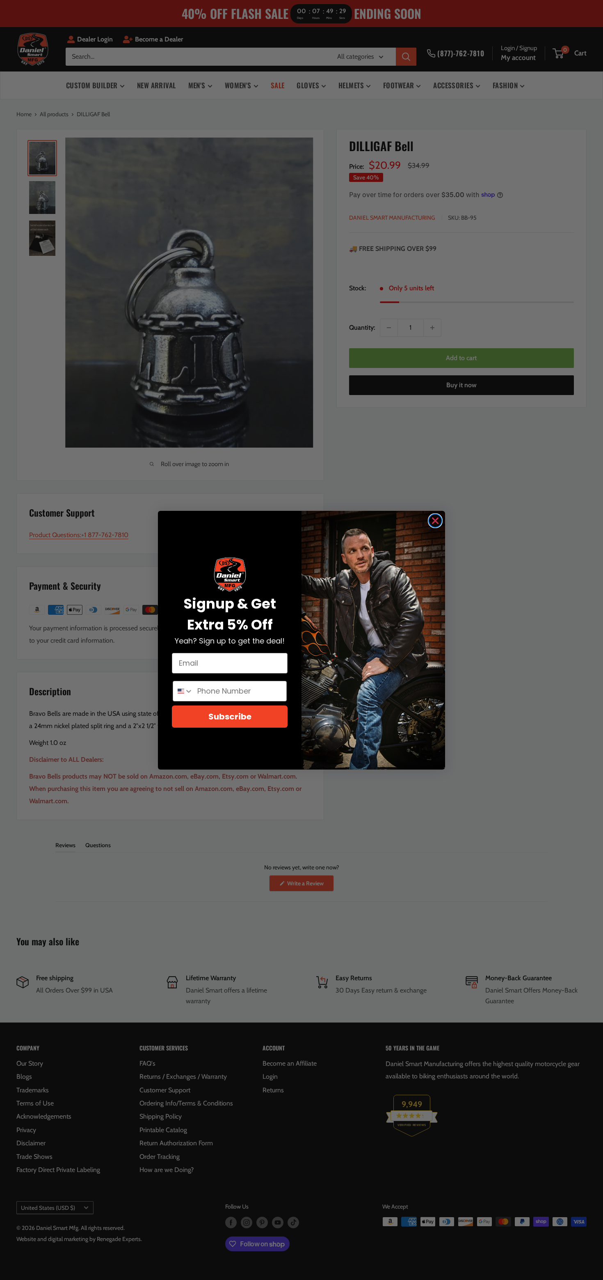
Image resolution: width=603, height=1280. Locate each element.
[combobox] (183, 691)
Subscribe (229, 716)
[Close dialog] (435, 520)
